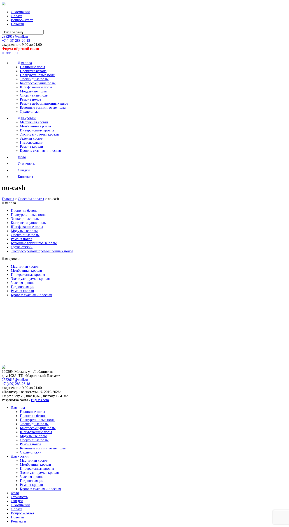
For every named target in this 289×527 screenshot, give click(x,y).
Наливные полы (32, 67)
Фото (15, 493)
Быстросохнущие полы (38, 83)
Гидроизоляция (31, 142)
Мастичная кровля (34, 122)
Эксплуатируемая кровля (39, 134)
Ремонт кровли (31, 146)
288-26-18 (16, 40)
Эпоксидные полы (34, 79)
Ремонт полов (30, 99)
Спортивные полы (34, 95)
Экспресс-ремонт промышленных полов (42, 251)
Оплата (16, 16)
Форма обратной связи (20, 49)
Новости (17, 24)
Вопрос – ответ (22, 513)
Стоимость (19, 497)
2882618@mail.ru (15, 36)
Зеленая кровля (31, 138)
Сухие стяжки (31, 111)
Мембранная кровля (35, 126)
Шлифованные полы (36, 87)
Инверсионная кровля (37, 130)
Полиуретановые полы (37, 75)
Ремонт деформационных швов (44, 103)
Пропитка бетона (33, 71)
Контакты (18, 521)
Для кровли (20, 456)
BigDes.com (40, 400)
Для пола (18, 408)
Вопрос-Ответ (22, 20)
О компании (20, 12)
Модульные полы (33, 91)
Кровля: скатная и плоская (40, 150)
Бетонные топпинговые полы (43, 107)
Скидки (17, 501)
